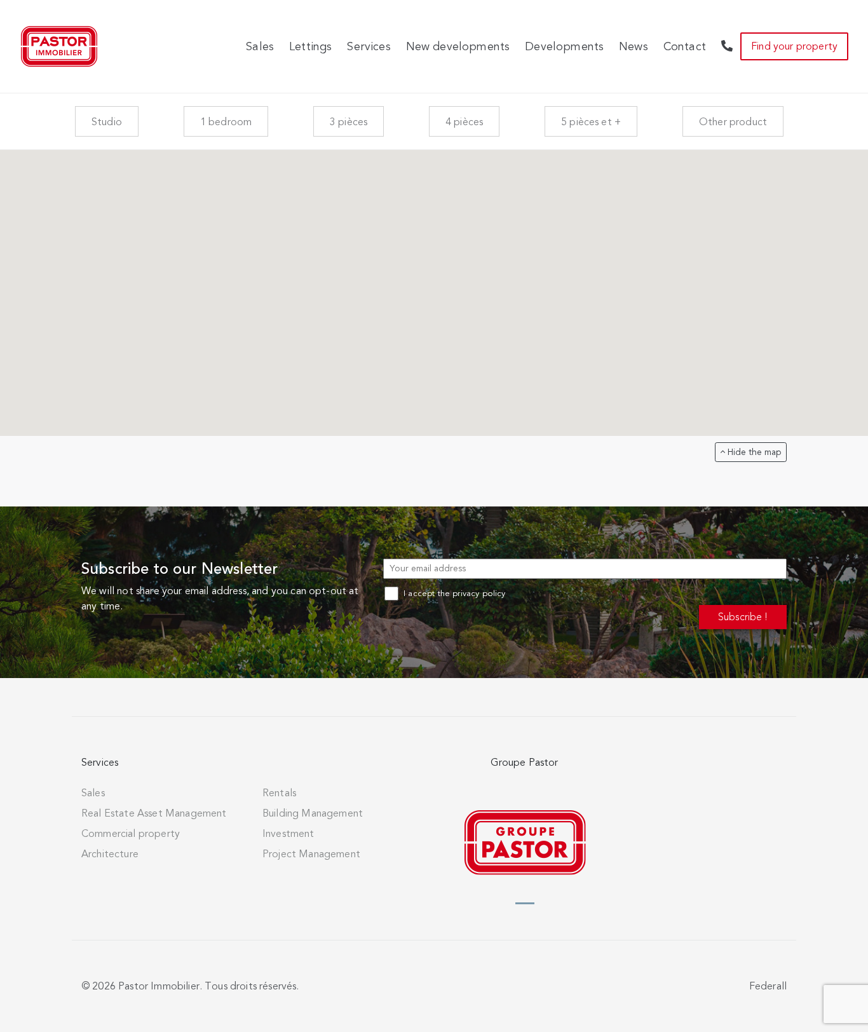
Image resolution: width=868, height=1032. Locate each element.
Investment (288, 833)
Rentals (279, 793)
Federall (768, 986)
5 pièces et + (591, 122)
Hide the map (753, 452)
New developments (458, 46)
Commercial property (130, 833)
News (633, 46)
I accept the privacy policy (453, 593)
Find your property (794, 46)
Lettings (310, 46)
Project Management (311, 854)
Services (368, 46)
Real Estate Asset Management (153, 813)
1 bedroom (226, 122)
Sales (260, 46)
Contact (684, 46)
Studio (107, 122)
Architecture (110, 854)
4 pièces (464, 122)
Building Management (312, 813)
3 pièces (348, 122)
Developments (564, 46)
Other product (733, 122)
